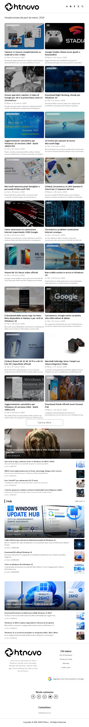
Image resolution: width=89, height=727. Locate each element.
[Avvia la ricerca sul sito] (82, 6)
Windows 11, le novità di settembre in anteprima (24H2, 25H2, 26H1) (31, 633)
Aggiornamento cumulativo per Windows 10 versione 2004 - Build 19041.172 (21, 407)
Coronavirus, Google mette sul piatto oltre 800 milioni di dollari (63, 317)
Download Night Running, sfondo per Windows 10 (62, 96)
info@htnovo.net (44, 713)
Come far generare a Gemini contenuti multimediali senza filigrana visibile (33, 490)
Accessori (51, 334)
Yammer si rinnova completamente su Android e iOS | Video (23, 53)
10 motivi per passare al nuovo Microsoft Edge (60, 142)
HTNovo (48, 57)
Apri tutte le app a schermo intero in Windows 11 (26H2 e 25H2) (29, 461)
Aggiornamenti (13, 25)
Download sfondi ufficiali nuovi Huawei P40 (64, 405)
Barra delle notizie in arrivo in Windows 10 (64, 273)
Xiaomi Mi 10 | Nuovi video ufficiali (21, 272)
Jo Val (7, 57)
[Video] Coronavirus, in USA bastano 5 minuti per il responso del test (64, 187)
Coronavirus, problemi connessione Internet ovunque (62, 230)
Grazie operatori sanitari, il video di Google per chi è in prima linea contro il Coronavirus (23, 98)
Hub (9, 501)
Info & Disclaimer (66, 655)
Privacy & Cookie (66, 659)
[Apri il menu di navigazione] (67, 6)
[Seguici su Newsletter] (45, 697)
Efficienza (11, 68)
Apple (9, 446)
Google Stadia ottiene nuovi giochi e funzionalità (62, 53)
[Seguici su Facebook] (74, 6)
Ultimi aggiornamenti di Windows (25, 530)
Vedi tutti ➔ (79, 501)
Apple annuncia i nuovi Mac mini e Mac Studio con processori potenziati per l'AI (44, 451)
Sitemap (66, 663)
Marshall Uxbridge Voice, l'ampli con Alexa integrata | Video (62, 362)
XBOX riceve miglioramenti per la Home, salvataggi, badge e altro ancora (33, 471)
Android (10, 246)
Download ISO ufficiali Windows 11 (18, 552)
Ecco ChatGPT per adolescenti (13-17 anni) (21, 480)
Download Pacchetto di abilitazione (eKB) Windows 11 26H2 (28, 613)
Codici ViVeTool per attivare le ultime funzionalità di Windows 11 (30, 540)
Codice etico (66, 667)
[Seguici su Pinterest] (56, 697)
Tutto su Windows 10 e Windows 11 (19, 564)
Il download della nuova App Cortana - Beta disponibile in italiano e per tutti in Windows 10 (24, 318)
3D (48, 25)
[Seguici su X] (78, 6)
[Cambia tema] (70, 6)
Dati (8, 203)
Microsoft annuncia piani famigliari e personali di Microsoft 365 (22, 187)
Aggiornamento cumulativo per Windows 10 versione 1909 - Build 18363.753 (21, 143)
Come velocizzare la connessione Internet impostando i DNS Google (21, 230)
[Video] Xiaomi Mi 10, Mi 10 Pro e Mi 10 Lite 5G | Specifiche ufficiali (24, 362)
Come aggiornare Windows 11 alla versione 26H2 (30, 604)
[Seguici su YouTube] (50, 697)
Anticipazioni (52, 246)
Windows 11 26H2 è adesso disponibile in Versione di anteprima (29, 623)
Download (51, 68)
